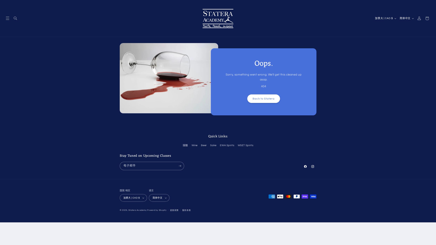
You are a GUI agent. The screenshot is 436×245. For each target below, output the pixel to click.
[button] (7, 18)
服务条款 (186, 210)
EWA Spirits (227, 145)
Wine (195, 145)
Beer (204, 145)
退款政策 (174, 210)
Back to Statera (264, 98)
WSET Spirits (245, 145)
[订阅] (180, 166)
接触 (185, 145)
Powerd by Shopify (157, 210)
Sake (213, 145)
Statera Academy (137, 210)
